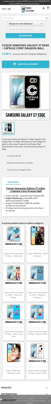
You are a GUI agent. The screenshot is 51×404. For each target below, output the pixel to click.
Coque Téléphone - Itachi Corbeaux (37, 254)
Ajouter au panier (25, 64)
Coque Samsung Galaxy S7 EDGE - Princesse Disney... (13, 295)
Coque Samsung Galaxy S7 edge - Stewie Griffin (37, 332)
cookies (31, 398)
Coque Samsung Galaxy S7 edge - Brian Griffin (37, 371)
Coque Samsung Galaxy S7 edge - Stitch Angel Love (13, 334)
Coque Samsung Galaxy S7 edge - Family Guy (13, 254)
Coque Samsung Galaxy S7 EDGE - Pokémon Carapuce (37, 295)
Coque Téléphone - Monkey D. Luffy (14, 371)
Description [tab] (13, 182)
